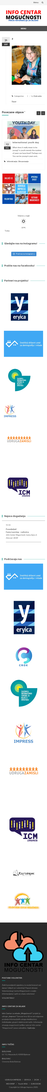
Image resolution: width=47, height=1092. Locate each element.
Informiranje (12, 161)
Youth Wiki (23, 1084)
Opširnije (31, 1028)
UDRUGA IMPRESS (13, 1080)
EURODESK (36, 1084)
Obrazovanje (23, 161)
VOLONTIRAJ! (8, 998)
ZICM (36, 1080)
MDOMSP (10, 1084)
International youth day (26, 142)
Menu (36, 2)
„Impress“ (12, 1016)
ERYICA (27, 1080)
